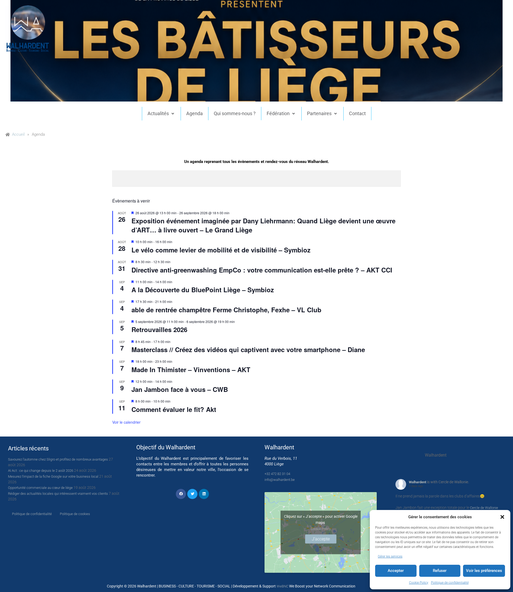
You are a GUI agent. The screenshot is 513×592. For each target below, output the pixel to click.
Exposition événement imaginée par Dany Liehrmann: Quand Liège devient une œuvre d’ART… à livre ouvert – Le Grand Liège (263, 225)
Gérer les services (390, 556)
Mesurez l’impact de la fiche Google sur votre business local (53, 476)
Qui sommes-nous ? (235, 113)
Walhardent (417, 482)
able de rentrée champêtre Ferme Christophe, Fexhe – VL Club (226, 309)
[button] (502, 517)
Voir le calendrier (126, 422)
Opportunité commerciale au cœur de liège (40, 488)
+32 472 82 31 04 (277, 474)
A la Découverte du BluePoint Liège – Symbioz (202, 289)
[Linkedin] (204, 494)
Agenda (194, 113)
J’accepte (321, 538)
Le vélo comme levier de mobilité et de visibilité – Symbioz (220, 249)
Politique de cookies (75, 514)
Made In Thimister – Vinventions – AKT (190, 369)
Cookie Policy (418, 583)
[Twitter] (192, 494)
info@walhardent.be (280, 480)
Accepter (396, 570)
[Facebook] (181, 494)
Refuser (439, 570)
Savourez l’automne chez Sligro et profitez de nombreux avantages (58, 459)
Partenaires (319, 113)
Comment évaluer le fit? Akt (173, 409)
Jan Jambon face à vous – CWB (179, 389)
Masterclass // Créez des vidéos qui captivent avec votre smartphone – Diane (248, 349)
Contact (357, 113)
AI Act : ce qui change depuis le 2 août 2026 (40, 471)
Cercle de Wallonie (484, 508)
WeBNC (282, 586)
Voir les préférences (484, 570)
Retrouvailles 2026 (159, 329)
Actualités (158, 113)
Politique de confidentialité (450, 583)
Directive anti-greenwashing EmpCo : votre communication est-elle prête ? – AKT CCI (261, 269)
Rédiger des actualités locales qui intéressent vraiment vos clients (58, 494)
